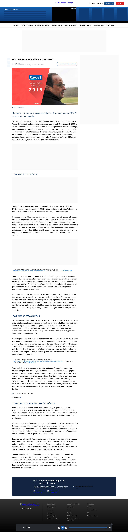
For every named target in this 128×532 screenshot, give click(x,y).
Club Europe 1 (111, 25)
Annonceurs (90, 504)
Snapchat (33, 512)
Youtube (30, 512)
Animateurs (70, 507)
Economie (30, 25)
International (39, 25)
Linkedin (36, 512)
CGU (88, 513)
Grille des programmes (73, 504)
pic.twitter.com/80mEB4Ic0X (36, 270)
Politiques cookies (72, 516)
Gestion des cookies (92, 516)
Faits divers (73, 25)
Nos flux (69, 510)
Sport (66, 25)
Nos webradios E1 (92, 510)
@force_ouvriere (32, 361)
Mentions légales (51, 516)
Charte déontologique (53, 519)
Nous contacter (51, 504)
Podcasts (99, 3)
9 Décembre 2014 (30, 362)
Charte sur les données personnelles (73, 519)
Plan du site (50, 513)
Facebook (27, 512)
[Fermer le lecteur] (112, 524)
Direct (120, 3)
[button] (110, 528)
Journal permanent (12, 10)
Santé (60, 25)
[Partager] (8, 59)
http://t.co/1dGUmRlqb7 (20, 270)
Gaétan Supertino (18, 63)
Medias (47, 25)
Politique (15, 25)
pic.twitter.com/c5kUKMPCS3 (54, 361)
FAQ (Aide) (70, 513)
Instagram (24, 512)
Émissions (109, 3)
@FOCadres (41, 361)
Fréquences (50, 510)
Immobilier (82, 25)
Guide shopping (99, 25)
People (89, 25)
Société (22, 25)
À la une (92, 3)
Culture (54, 25)
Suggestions (21, 107)
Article (13, 107)
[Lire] (63, 528)
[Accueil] (64, 4)
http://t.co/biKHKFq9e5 (20, 361)
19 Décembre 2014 (67, 270)
